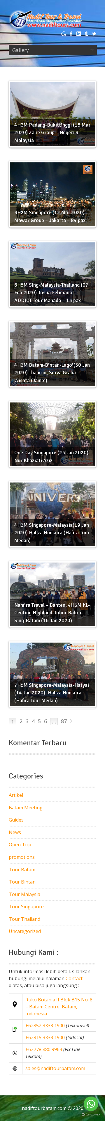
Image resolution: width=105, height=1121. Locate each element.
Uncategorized (25, 931)
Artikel (16, 795)
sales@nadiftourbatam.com (55, 1068)
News (15, 832)
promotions (22, 857)
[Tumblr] (86, 33)
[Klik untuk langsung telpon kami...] (15, 1053)
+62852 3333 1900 (45, 1025)
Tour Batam (22, 869)
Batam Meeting (26, 807)
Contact (74, 978)
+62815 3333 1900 (45, 1037)
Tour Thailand (24, 919)
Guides (16, 820)
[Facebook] (71, 33)
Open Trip (20, 844)
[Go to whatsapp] (91, 1104)
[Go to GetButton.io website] (91, 1115)
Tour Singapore (26, 906)
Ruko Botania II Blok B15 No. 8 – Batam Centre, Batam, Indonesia (58, 1006)
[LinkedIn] (78, 33)
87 (64, 721)
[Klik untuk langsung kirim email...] (15, 1068)
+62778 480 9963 (43, 1049)
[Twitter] (94, 33)
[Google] (63, 33)
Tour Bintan (22, 882)
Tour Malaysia (24, 894)
